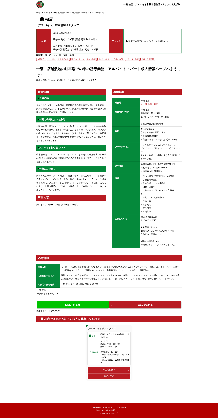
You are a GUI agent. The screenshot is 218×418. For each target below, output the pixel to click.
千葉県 (85, 13)
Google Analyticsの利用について (109, 410)
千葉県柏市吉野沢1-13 (48, 293)
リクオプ (114, 413)
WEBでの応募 (109, 370)
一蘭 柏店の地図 (150, 104)
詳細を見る (109, 376)
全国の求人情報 (73, 13)
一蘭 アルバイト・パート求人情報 (50, 13)
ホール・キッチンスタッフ (102, 328)
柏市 (92, 13)
